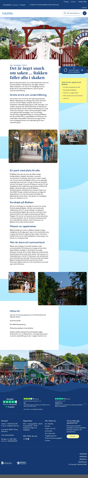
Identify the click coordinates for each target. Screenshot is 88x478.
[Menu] (85, 13)
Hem (11, 65)
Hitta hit (66, 98)
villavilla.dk (83, 454)
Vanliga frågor (82, 1)
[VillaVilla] (7, 13)
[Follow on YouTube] (28, 439)
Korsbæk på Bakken (70, 90)
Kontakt (84, 7)
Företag (66, 1)
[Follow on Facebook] (24, 439)
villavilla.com (82, 462)
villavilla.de (83, 456)
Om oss (73, 1)
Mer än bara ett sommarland (73, 96)
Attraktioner (17, 65)
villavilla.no (83, 459)
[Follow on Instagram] (26, 439)
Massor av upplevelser (70, 93)
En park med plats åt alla (71, 87)
